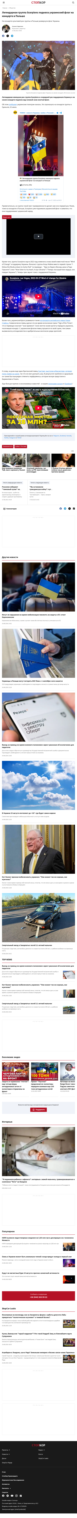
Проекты (5, 1450)
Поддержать (40, 1110)
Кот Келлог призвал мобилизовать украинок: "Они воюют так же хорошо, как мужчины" (34, 878)
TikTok (19, 438)
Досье (4, 1458)
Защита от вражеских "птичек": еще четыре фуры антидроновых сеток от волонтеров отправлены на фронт (15, 1086)
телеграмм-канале (55, 384)
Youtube (68, 436)
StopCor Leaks (9, 1308)
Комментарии (11, 509)
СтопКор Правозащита (10, 1476)
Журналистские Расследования (13, 1480)
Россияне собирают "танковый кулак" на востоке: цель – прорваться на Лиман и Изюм (13, 491)
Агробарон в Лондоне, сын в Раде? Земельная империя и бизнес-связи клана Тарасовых (38, 1352)
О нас (4, 1472)
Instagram (12, 438)
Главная (5, 8)
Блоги (40, 1454)
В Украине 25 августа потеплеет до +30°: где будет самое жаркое (29, 813)
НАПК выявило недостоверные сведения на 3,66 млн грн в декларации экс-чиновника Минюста (37, 1239)
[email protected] (20, 1509)
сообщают (13, 104)
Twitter (6, 438)
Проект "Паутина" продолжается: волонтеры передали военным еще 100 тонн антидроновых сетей (42, 1085)
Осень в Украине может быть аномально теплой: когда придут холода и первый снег (37, 1256)
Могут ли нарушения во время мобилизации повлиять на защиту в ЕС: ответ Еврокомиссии (34, 616)
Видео (40, 1450)
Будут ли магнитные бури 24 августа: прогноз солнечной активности (30, 1273)
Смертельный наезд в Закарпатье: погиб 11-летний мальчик (27, 945)
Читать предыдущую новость (12, 483)
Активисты (6, 1484)
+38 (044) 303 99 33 (38, 1297)
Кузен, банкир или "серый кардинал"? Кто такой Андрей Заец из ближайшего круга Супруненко (37, 1334)
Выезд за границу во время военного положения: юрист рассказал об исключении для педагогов (38, 746)
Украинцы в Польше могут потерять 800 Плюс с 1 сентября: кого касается (32, 681)
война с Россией (20, 446)
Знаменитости (7, 446)
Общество (12, 8)
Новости (5, 1454)
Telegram (56, 436)
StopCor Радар (7, 1463)
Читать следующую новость (40, 483)
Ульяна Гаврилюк (17, 26)
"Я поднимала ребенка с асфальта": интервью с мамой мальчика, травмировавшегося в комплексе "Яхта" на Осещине (38, 1180)
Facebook (68, 384)
